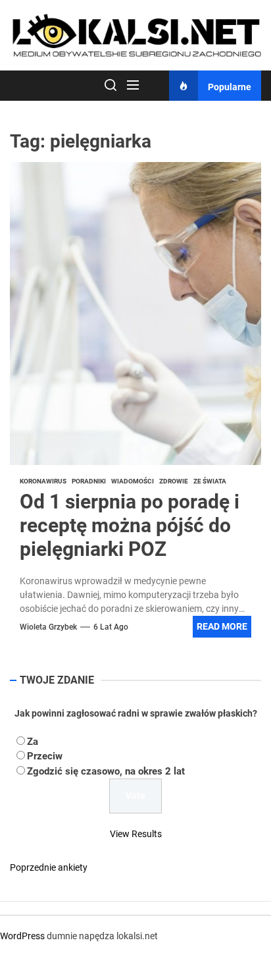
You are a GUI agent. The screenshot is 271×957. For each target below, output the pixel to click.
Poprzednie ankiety (48, 867)
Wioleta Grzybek (48, 627)
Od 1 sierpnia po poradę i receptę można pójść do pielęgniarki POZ (129, 525)
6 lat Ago (110, 627)
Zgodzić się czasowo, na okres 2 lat (106, 771)
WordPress (22, 936)
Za (32, 742)
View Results (136, 834)
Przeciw (44, 756)
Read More (222, 626)
